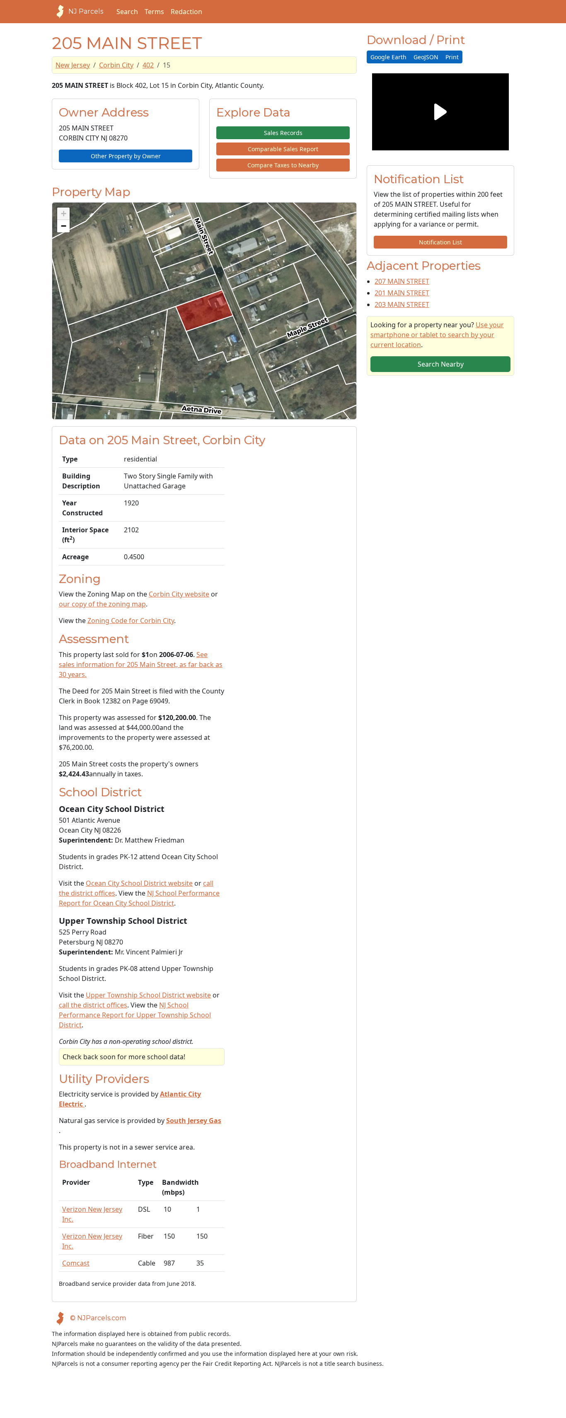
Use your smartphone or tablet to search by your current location (437, 334)
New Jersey (73, 65)
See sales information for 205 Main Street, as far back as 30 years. (141, 664)
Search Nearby (441, 364)
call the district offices (93, 1005)
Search (127, 11)
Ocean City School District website (139, 883)
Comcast (75, 1263)
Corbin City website (179, 594)
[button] (63, 214)
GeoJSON (426, 57)
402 (148, 65)
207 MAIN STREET (402, 281)
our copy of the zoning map (102, 604)
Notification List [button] (440, 242)
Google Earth (388, 57)
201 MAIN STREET (402, 292)
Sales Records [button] (283, 133)
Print (452, 57)
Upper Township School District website (148, 995)
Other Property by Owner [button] (126, 156)
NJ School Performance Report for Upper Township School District (135, 1014)
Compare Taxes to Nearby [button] (283, 165)
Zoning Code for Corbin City (130, 620)
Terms (154, 11)
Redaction (186, 11)
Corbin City (116, 65)
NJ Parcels (85, 11)
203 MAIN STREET (402, 304)
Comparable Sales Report (283, 149)
